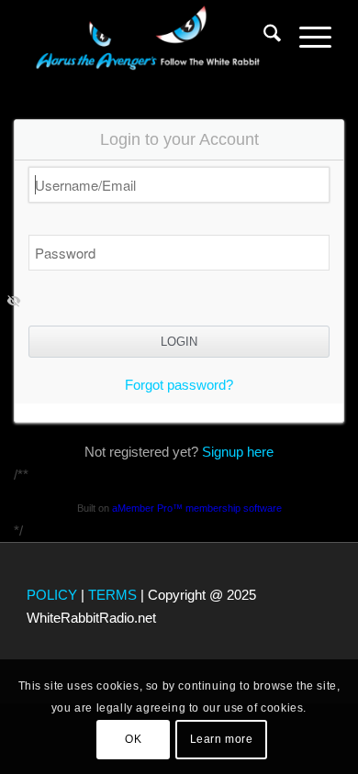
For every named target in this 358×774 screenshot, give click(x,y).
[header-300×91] (148, 36)
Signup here (238, 451)
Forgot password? (179, 385)
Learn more (221, 739)
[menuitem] (263, 36)
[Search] (263, 36)
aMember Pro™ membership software (197, 508)
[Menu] (306, 36)
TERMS (112, 595)
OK (133, 739)
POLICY (52, 595)
